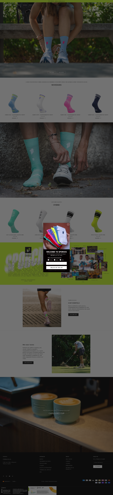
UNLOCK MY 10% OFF (56, 267)
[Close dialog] (68, 224)
